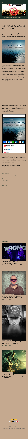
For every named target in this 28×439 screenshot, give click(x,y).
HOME (3, 17)
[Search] (25, 2)
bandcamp (12, 175)
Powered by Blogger (15, 426)
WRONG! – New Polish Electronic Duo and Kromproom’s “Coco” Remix (12, 263)
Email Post (7, 173)
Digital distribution (17, 175)
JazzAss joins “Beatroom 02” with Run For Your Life (12, 342)
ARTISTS (15, 17)
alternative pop (7, 175)
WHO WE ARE (9, 17)
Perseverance (4, 178)
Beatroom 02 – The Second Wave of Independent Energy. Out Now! (13, 376)
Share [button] (3, 173)
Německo (7, 180)
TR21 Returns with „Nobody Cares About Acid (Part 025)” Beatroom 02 (12, 297)
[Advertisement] (14, 228)
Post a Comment (8, 266)
